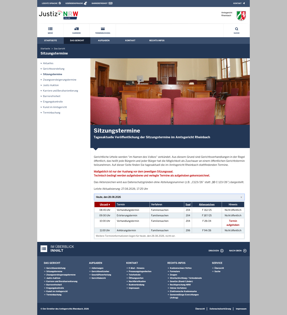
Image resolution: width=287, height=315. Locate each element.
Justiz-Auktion (51, 85)
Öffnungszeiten (136, 278)
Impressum (134, 288)
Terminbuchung (102, 33)
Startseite (50, 40)
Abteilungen (97, 268)
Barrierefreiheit (99, 3)
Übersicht (219, 268)
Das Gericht (77, 40)
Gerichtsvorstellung (53, 68)
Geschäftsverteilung (101, 274)
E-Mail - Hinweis (136, 268)
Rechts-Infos (156, 40)
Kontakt (237, 3)
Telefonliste (135, 274)
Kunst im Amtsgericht (55, 107)
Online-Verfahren (178, 288)
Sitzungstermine (52, 74)
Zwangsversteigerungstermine (59, 79)
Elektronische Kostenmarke (183, 291)
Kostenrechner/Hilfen (180, 268)
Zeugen (173, 274)
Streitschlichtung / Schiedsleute (186, 278)
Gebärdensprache (74, 3)
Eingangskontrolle (53, 101)
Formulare (175, 271)
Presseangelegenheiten (140, 271)
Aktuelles (48, 63)
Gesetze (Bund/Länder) (181, 281)
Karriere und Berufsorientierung (60, 90)
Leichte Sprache (49, 3)
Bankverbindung (136, 284)
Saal (188, 204)
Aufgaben (103, 40)
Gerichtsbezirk (99, 278)
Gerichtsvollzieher (100, 271)
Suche (236, 33)
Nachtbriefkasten (137, 281)
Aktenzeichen (207, 204)
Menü (50, 33)
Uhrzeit (104, 204)
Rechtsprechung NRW (180, 284)
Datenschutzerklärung (220, 309)
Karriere (76, 33)
